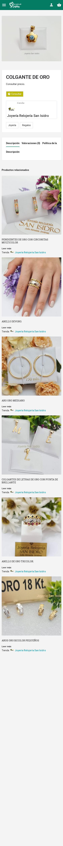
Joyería (12, 125)
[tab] (13, 144)
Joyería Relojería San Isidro (28, 116)
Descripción (12, 143)
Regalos (26, 125)
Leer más (6, 248)
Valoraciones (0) (31, 143)
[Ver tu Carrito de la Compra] (59, 5)
